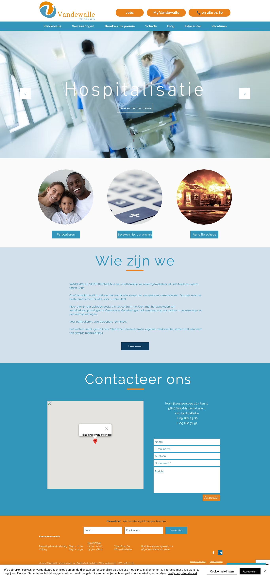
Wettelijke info (216, 561)
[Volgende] (244, 94)
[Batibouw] (143, 148)
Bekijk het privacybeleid (182, 573)
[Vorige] (25, 94)
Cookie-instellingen (222, 571)
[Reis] (126, 148)
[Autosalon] (140, 148)
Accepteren (250, 571)
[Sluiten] (265, 571)
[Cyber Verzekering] (129, 148)
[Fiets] (133, 148)
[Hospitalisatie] (136, 148)
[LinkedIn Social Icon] (220, 552)
